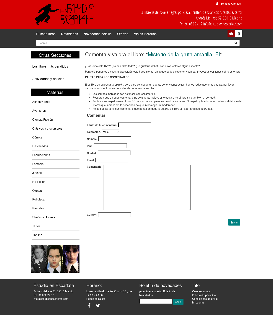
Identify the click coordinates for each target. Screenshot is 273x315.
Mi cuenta (198, 302)
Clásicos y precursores (47, 128)
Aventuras (39, 110)
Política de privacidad (204, 295)
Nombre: (92, 139)
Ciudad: (92, 153)
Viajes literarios (145, 33)
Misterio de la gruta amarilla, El (184, 54)
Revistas (38, 208)
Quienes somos (201, 291)
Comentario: (95, 166)
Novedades (69, 33)
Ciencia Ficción (42, 119)
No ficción (39, 181)
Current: (92, 214)
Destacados (40, 146)
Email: (91, 160)
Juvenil (37, 173)
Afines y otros (41, 101)
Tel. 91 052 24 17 (43, 295)
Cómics (37, 137)
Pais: (90, 146)
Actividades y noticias (48, 78)
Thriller (37, 235)
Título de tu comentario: (102, 125)
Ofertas (122, 33)
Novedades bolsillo (98, 33)
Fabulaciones (41, 155)
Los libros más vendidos (50, 66)
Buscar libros (46, 33)
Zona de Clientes (231, 3)
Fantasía (38, 164)
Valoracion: (94, 132)
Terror (36, 226)
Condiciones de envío (205, 299)
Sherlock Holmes (43, 217)
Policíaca (38, 199)
